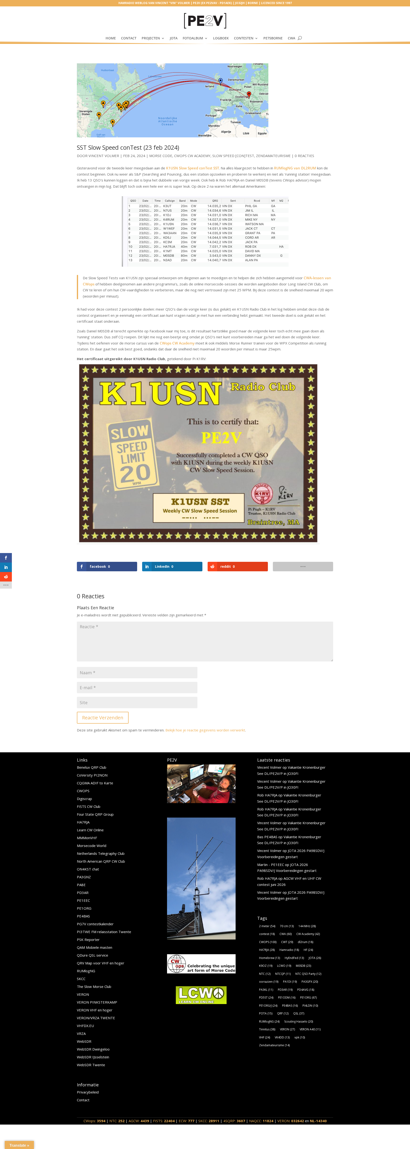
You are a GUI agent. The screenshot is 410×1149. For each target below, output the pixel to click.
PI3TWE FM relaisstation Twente (104, 931)
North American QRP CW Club (101, 861)
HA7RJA (83, 822)
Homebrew (269, 958)
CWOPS (83, 790)
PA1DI (290, 982)
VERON (83, 994)
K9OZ (265, 966)
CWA (291, 38)
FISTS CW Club (88, 806)
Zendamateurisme (273, 155)
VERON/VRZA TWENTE (96, 1017)
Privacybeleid (88, 1092)
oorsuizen (268, 982)
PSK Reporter (88, 939)
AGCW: (139, 1120)
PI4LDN (310, 1006)
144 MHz (307, 926)
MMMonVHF (87, 837)
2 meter (267, 926)
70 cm (287, 926)
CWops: (94, 1120)
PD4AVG (305, 990)
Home (111, 38)
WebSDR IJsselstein (93, 1057)
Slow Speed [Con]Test (233, 155)
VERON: (290, 1120)
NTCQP (283, 974)
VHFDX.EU (85, 1025)
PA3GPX (310, 982)
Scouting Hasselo (298, 1021)
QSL (298, 1013)
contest (267, 934)
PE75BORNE (273, 38)
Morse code (160, 155)
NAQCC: (261, 1120)
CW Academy (308, 934)
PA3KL (266, 990)
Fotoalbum (193, 38)
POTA (265, 1013)
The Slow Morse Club (94, 986)
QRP (283, 1013)
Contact (128, 38)
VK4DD (282, 1037)
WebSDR (84, 1041)
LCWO (284, 966)
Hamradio (289, 950)
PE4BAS (83, 916)
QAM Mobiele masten (94, 947)
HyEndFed (294, 958)
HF (308, 950)
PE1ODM (286, 997)
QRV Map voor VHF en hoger (100, 963)
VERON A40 (310, 1029)
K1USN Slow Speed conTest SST (192, 168)
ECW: (186, 1120)
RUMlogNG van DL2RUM (295, 168)
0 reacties (304, 155)
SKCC (81, 978)
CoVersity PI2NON (92, 775)
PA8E (81, 884)
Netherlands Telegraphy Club (101, 853)
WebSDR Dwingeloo (93, 1049)
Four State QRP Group (95, 814)
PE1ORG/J (268, 1006)
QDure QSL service (92, 955)
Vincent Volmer (104, 155)
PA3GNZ (84, 877)
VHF (264, 1037)
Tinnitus (267, 1029)
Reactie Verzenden (102, 717)
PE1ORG (84, 908)
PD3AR (83, 892)
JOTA (173, 38)
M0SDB (303, 966)
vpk (299, 1037)
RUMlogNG (86, 970)
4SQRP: (234, 1120)
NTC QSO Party (308, 974)
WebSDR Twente (91, 1064)
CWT (287, 942)
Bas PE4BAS (267, 836)
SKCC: (208, 1120)
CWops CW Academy (192, 155)
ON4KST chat (88, 869)
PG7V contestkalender (95, 923)
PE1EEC (83, 900)
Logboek (221, 38)
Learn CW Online (90, 830)
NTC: (117, 1120)
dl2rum (305, 942)
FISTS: (164, 1120)
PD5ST (266, 997)
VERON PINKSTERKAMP (97, 1002)
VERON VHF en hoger (94, 1010)
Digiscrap (84, 798)
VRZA (81, 1033)
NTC (264, 974)
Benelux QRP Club (91, 767)
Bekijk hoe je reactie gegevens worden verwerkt (205, 730)
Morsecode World (91, 845)
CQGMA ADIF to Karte (95, 783)
